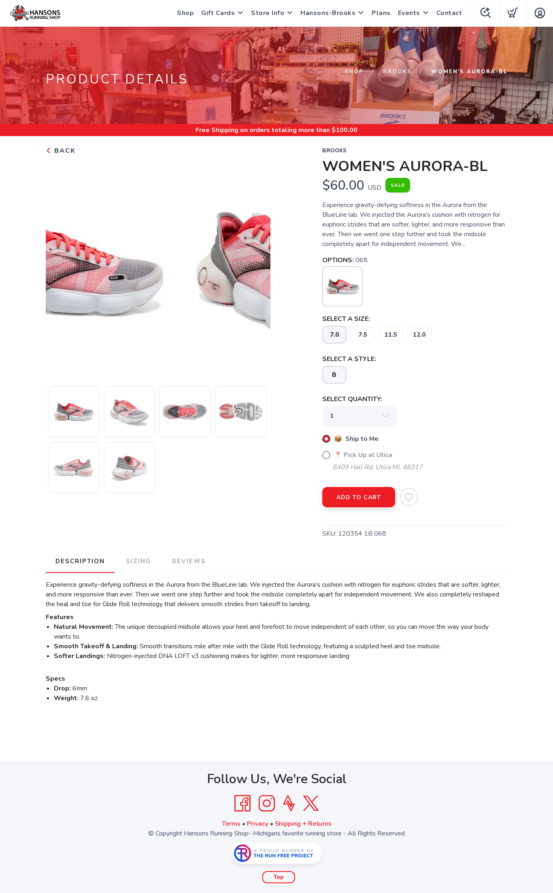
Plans (381, 13)
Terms (231, 823)
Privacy (257, 823)
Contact (449, 13)
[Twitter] (311, 803)
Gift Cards (218, 13)
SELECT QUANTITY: (352, 399)
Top (279, 877)
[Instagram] (267, 803)
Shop (185, 13)
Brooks (397, 71)
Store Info (267, 13)
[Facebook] (242, 803)
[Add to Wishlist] (409, 497)
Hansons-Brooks (327, 13)
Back (64, 150)
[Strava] (289, 803)
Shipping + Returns (303, 823)
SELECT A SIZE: (346, 318)
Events (409, 13)
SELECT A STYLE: (349, 359)
